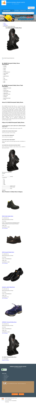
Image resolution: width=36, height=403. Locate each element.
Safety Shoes (6, 25)
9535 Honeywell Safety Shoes (8, 252)
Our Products (6, 10)
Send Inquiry (15, 394)
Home (4, 23)
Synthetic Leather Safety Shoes (8, 287)
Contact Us (29, 10)
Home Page (17, 10)
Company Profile (23, 10)
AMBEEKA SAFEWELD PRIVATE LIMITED (15, 3)
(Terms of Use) (9, 399)
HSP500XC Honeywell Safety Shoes (9, 322)
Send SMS (22, 394)
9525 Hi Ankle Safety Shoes (7, 216)
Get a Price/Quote (5, 228)
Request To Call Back (5, 360)
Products (5, 24)
